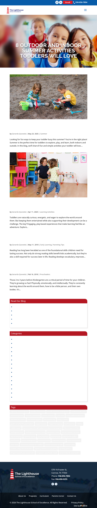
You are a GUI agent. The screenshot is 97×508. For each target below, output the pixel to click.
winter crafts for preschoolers (70, 453)
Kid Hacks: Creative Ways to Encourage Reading (41, 237)
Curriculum (60, 416)
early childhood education (75, 416)
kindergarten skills (17, 432)
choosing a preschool (32, 416)
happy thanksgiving (55, 424)
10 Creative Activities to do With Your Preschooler (46, 267)
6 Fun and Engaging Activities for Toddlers (48, 205)
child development (17, 416)
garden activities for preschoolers (22, 424)
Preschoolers (45, 274)
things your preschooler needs (46, 453)
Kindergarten (19, 368)
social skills (14, 444)
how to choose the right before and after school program (42, 428)
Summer (43, 134)
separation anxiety (58, 440)
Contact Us (71, 496)
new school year (43, 436)
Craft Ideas (18, 343)
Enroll (67, 2)
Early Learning (46, 245)
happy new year (41, 424)
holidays (79, 424)
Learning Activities (47, 212)
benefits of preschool (38, 411)
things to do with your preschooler (22, 453)
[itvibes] (83, 505)
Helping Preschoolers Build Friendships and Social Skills (38, 315)
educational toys (49, 420)
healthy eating (69, 424)
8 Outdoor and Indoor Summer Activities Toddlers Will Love (44, 126)
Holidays (17, 364)
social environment (73, 440)
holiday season (16, 428)
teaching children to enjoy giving (46, 449)
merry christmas (16, 436)
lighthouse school (53, 432)
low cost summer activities (70, 432)
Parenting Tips (58, 245)
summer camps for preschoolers (21, 449)
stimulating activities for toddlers (31, 444)
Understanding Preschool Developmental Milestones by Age (40, 306)
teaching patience (65, 449)
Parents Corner (58, 496)
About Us (22, 496)
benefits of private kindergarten (58, 411)
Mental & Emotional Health (25, 376)
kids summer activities (71, 428)
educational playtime (34, 420)
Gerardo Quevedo (19, 134)
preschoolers (15, 440)
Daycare (17, 347)
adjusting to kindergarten (19, 411)
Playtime (17, 384)
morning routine (29, 436)
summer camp (70, 444)
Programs (33, 496)
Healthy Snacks (20, 360)
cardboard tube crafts (78, 411)
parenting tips (56, 436)
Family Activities (20, 355)
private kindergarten (29, 440)
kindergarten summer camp (35, 432)
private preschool (44, 440)
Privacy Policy (77, 502)
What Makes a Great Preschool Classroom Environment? (38, 311)
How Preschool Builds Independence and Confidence (37, 319)
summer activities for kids (54, 444)
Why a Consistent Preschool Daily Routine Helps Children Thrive (41, 323)
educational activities (18, 420)
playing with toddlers (70, 436)
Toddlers (17, 397)
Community (18, 339)
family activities (63, 420)
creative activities (48, 416)
